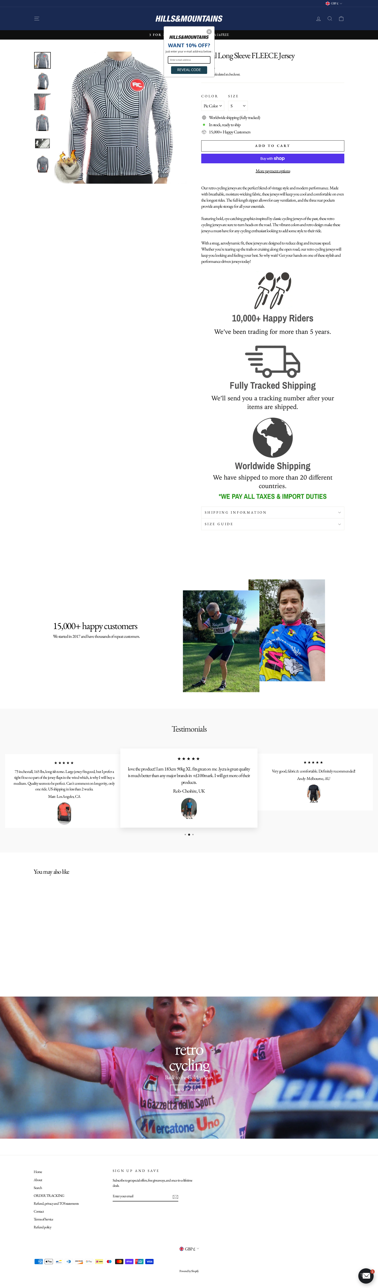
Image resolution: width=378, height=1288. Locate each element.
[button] (209, 31)
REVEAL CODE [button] (189, 69)
